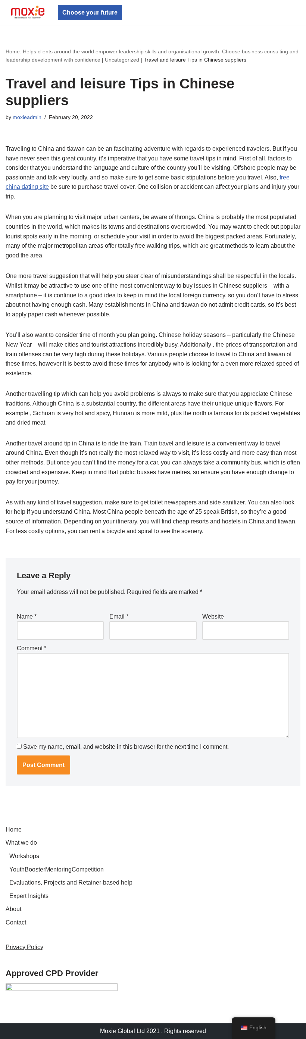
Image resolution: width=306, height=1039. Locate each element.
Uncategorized (122, 60)
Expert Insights (29, 896)
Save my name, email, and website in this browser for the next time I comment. (126, 747)
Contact (16, 922)
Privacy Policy (24, 947)
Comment (31, 648)
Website (213, 616)
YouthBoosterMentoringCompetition (56, 869)
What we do (21, 842)
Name (27, 616)
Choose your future (90, 12)
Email (118, 616)
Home (14, 829)
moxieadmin (27, 117)
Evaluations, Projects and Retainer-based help (70, 882)
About (13, 909)
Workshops (24, 856)
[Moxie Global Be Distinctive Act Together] (28, 12)
